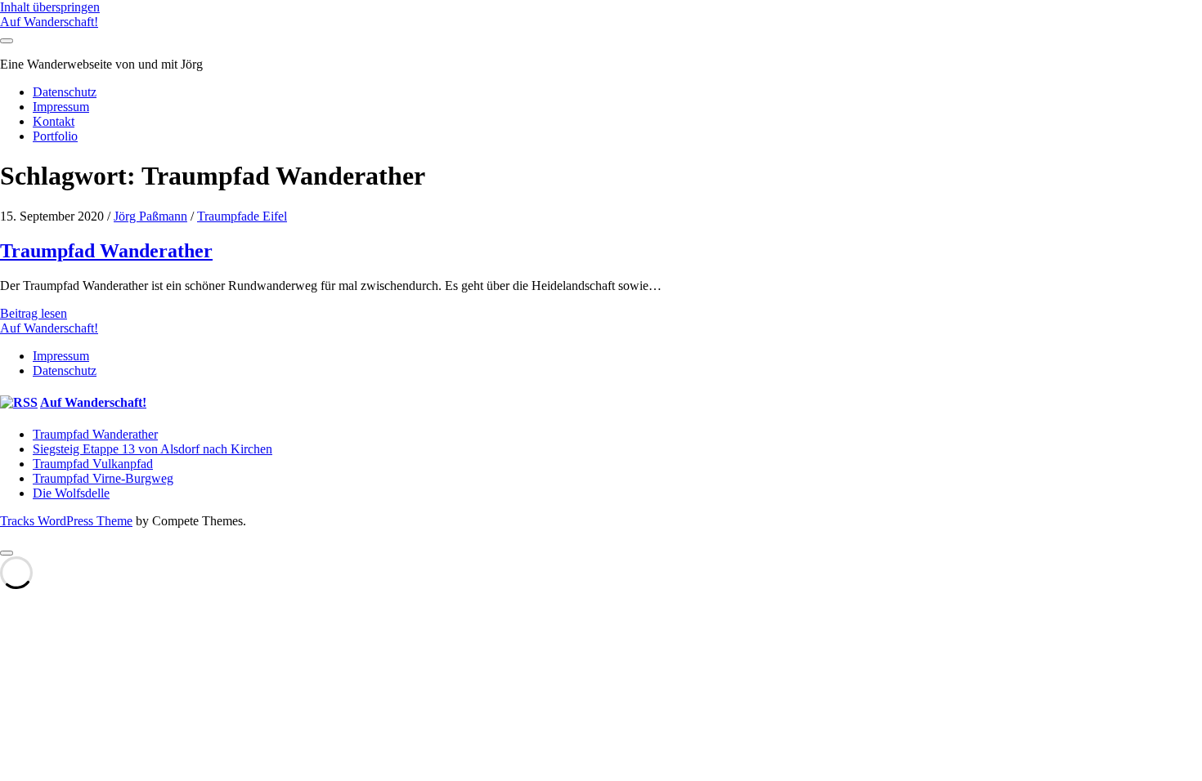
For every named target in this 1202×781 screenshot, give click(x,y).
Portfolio (55, 136)
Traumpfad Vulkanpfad (93, 464)
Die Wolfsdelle (71, 493)
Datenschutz (64, 92)
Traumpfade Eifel (242, 216)
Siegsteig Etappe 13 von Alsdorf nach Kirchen (152, 449)
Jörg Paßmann (150, 216)
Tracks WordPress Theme (66, 521)
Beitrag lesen (33, 313)
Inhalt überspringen (50, 7)
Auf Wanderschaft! (49, 22)
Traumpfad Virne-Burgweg (103, 478)
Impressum (61, 107)
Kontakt (53, 121)
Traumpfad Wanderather (106, 250)
